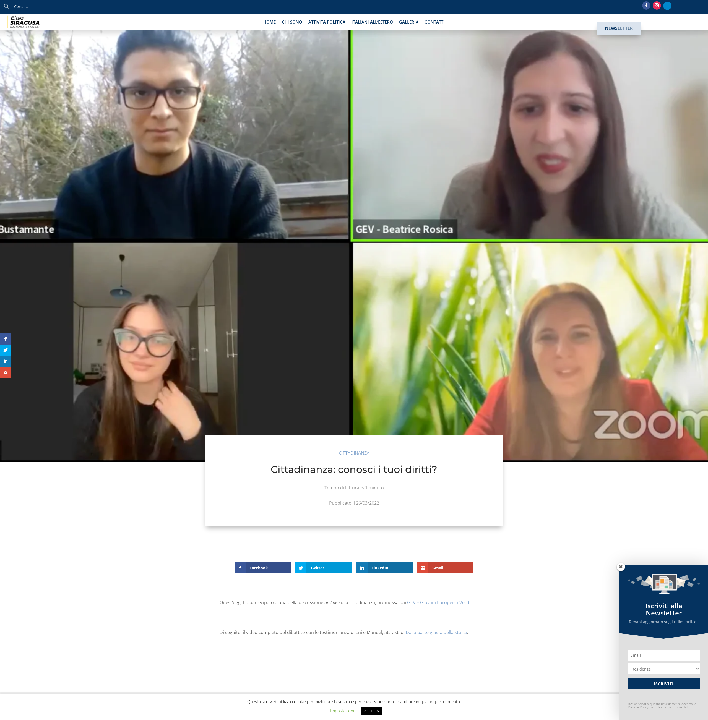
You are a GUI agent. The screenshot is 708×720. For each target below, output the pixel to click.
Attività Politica (326, 22)
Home (269, 22)
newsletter (619, 28)
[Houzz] (667, 6)
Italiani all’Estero (372, 22)
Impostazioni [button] (342, 710)
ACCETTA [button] (371, 710)
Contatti (435, 22)
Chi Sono (292, 22)
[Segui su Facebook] (646, 5)
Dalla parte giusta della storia (436, 632)
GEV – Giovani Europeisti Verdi (438, 602)
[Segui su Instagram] (657, 5)
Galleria (408, 22)
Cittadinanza (354, 453)
